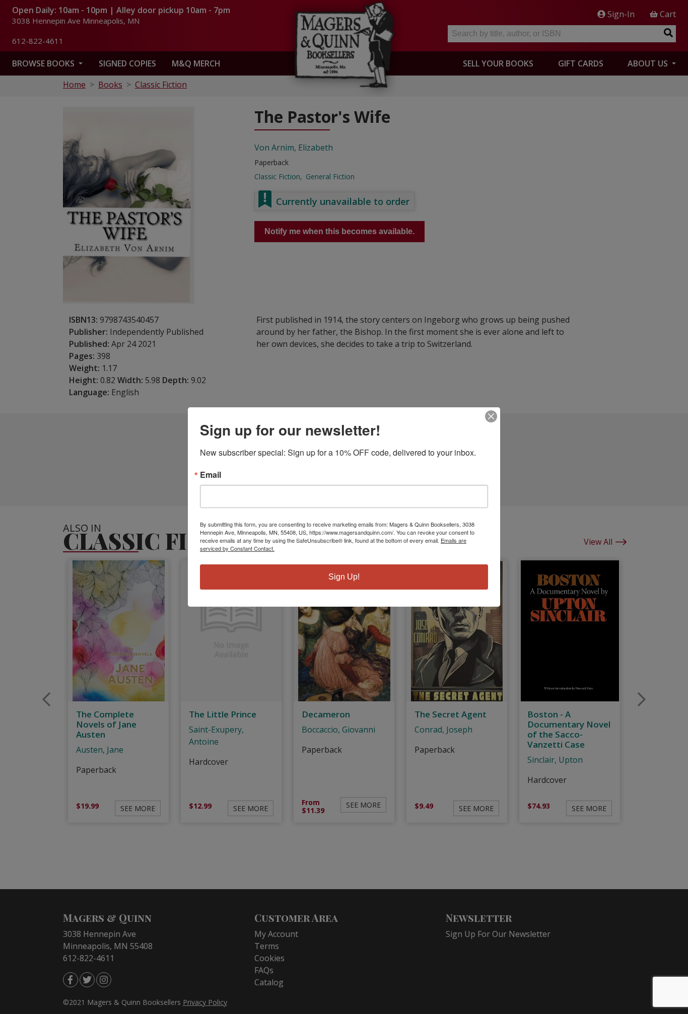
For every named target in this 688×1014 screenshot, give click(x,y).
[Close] (491, 416)
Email (210, 475)
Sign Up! (344, 576)
